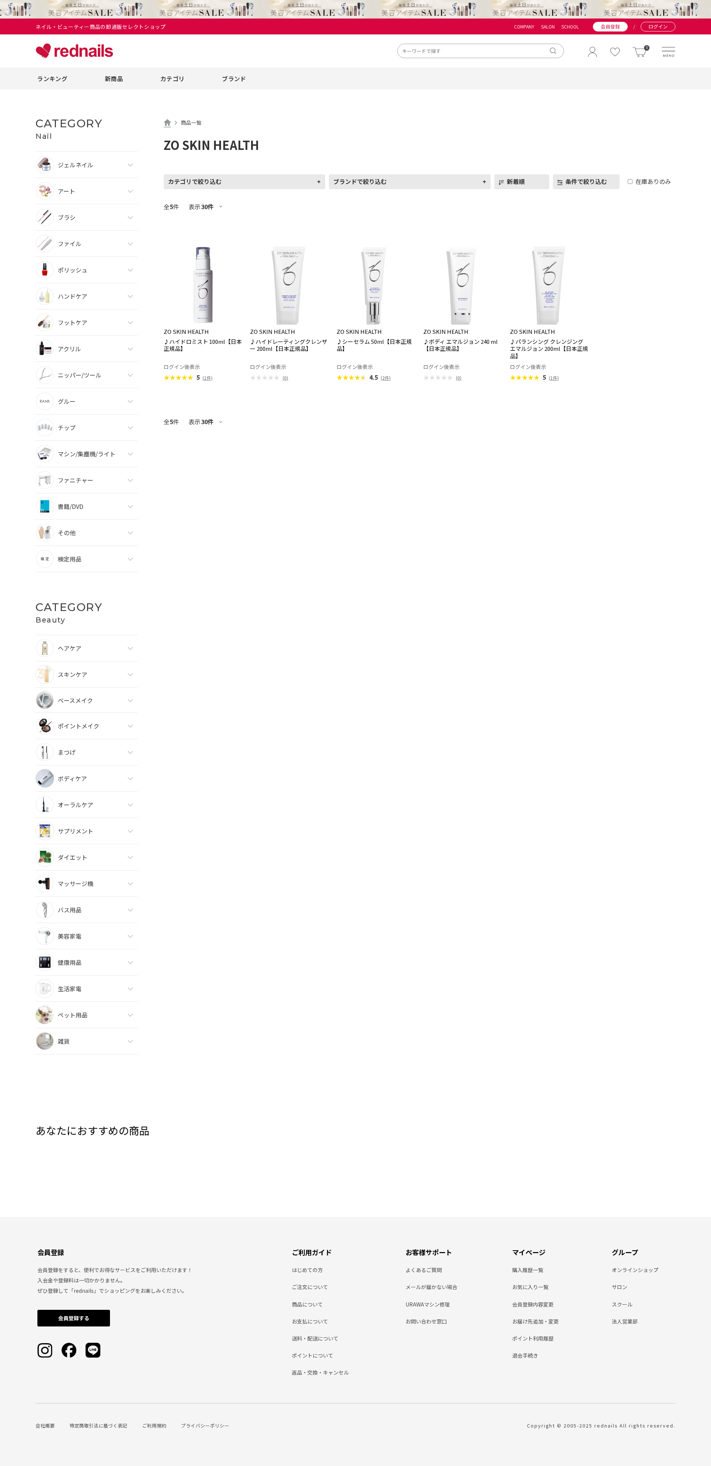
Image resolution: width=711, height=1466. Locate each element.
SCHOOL (570, 26)
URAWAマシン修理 (427, 1304)
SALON (548, 26)
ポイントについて (312, 1355)
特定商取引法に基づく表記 (98, 1425)
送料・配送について (315, 1338)
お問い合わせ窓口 (426, 1321)
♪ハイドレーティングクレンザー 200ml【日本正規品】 (288, 345)
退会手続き (525, 1355)
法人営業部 (625, 1321)
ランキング (52, 78)
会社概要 (45, 1425)
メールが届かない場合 (431, 1287)
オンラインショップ (635, 1270)
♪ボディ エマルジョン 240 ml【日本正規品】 (460, 345)
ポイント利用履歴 (533, 1338)
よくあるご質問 (423, 1270)
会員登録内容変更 (533, 1304)
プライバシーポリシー (205, 1425)
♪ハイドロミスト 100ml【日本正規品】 (203, 345)
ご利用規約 (154, 1425)
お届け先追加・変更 (535, 1321)
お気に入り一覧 (530, 1287)
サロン (619, 1287)
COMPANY (524, 26)
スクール (622, 1304)
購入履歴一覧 (527, 1270)
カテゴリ (172, 78)
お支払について (310, 1321)
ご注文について (310, 1287)
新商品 (114, 78)
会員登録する (73, 1318)
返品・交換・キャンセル (320, 1372)
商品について (307, 1304)
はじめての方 (307, 1270)
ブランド (234, 78)
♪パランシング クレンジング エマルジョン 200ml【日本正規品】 (549, 349)
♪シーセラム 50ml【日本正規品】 (374, 345)
